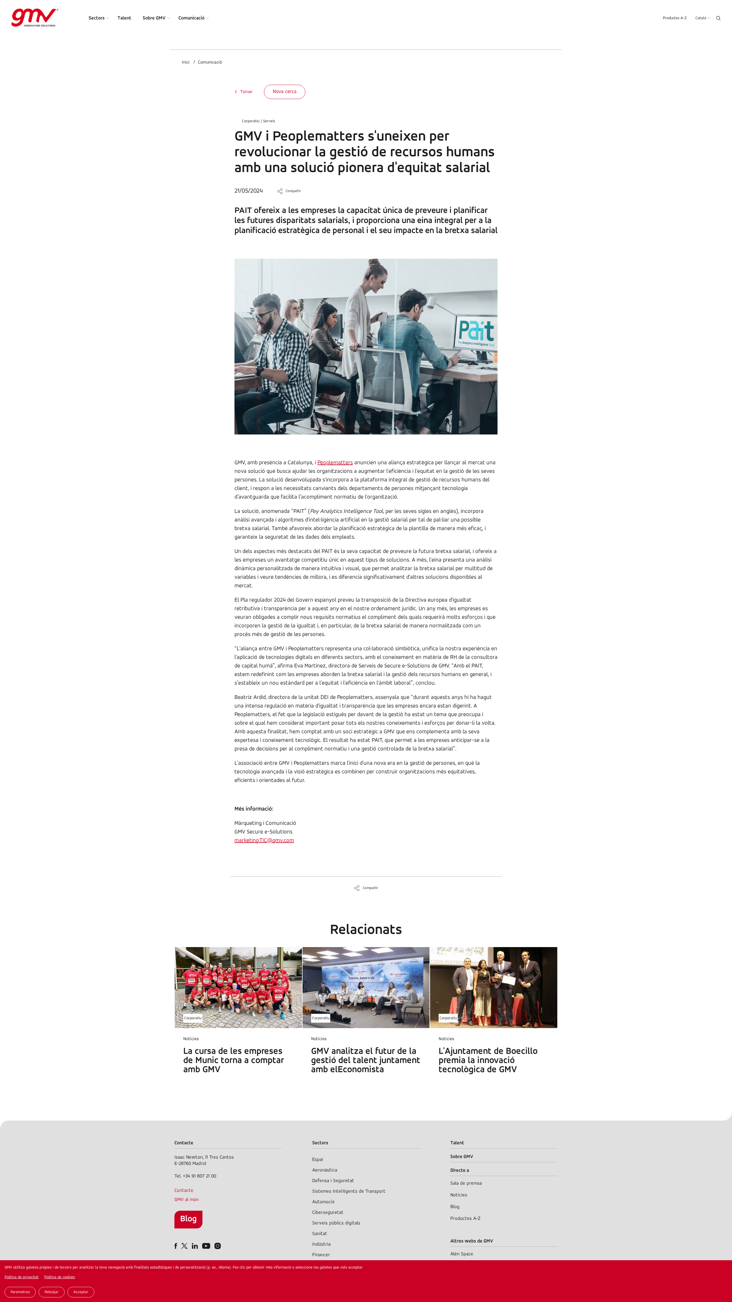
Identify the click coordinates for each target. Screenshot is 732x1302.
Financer (321, 1254)
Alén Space (461, 1254)
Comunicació (191, 18)
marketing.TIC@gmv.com (264, 840)
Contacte (183, 1190)
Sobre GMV (154, 18)
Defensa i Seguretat (333, 1180)
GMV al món (186, 1199)
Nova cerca (285, 91)
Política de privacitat (22, 1277)
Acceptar (80, 1292)
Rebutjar (52, 1292)
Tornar (246, 92)
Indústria (321, 1244)
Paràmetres (20, 1292)
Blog (188, 1219)
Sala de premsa (466, 1183)
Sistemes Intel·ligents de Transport (348, 1191)
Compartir (293, 191)
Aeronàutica (324, 1170)
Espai (317, 1159)
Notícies (458, 1195)
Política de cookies (59, 1277)
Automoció (323, 1202)
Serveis (269, 121)
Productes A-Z (675, 18)
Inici (186, 62)
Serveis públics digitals (336, 1223)
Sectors (97, 18)
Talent (124, 18)
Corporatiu (250, 121)
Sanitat (319, 1233)
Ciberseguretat (327, 1212)
